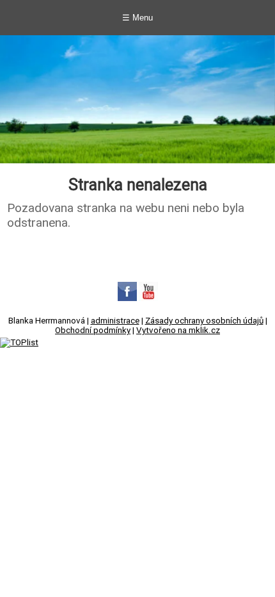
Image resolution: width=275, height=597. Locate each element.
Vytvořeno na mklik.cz (178, 330)
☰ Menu (137, 17)
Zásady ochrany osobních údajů (204, 320)
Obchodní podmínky (92, 330)
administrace (115, 320)
